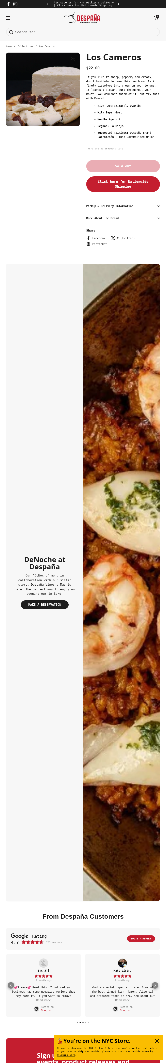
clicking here (66, 1055)
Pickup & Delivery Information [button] (109, 206)
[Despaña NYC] (82, 18)
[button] (156, 18)
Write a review (141, 938)
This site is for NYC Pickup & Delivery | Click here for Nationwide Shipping (83, 4)
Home (9, 46)
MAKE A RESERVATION (44, 604)
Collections (25, 46)
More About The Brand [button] (102, 218)
